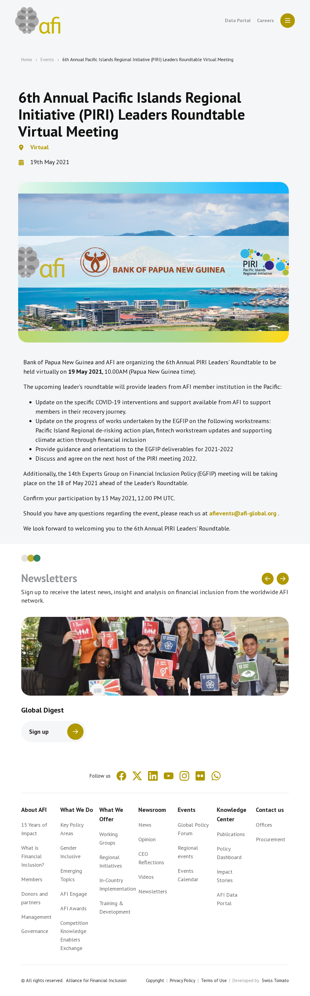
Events (47, 59)
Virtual (39, 147)
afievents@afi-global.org (242, 513)
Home (26, 59)
